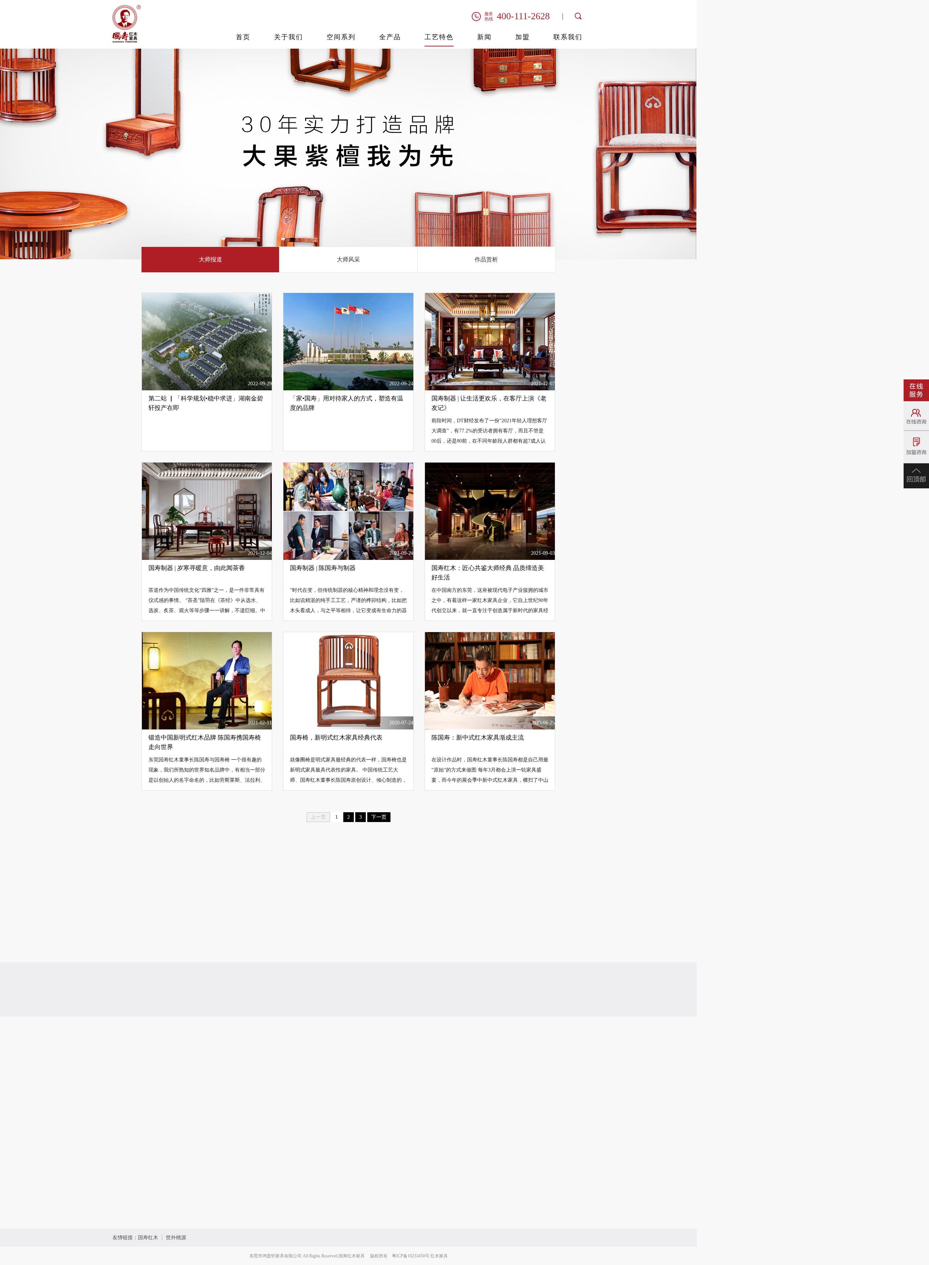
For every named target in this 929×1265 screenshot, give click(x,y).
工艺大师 (334, 1059)
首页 (243, 37)
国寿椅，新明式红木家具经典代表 (336, 737)
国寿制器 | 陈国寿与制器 (323, 568)
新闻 (484, 37)
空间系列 (341, 37)
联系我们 (567, 37)
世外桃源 (176, 1237)
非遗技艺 (334, 1074)
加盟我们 (549, 1021)
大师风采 (348, 259)
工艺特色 (439, 37)
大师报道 (210, 259)
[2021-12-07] (490, 341)
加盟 (522, 37)
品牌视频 (267, 1089)
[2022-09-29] (207, 341)
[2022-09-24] (348, 341)
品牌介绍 (267, 1044)
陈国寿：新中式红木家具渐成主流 (477, 737)
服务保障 (334, 1089)
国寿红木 (148, 1237)
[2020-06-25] (490, 680)
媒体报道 (267, 1074)
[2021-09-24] (348, 510)
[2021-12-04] (207, 510)
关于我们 (288, 37)
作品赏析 (486, 259)
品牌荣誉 (267, 1059)
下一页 (378, 817)
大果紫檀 (334, 1044)
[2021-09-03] (490, 510)
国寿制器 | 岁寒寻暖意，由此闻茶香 (196, 568)
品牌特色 (337, 1021)
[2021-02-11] (207, 680)
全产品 (390, 37)
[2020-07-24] (348, 680)
